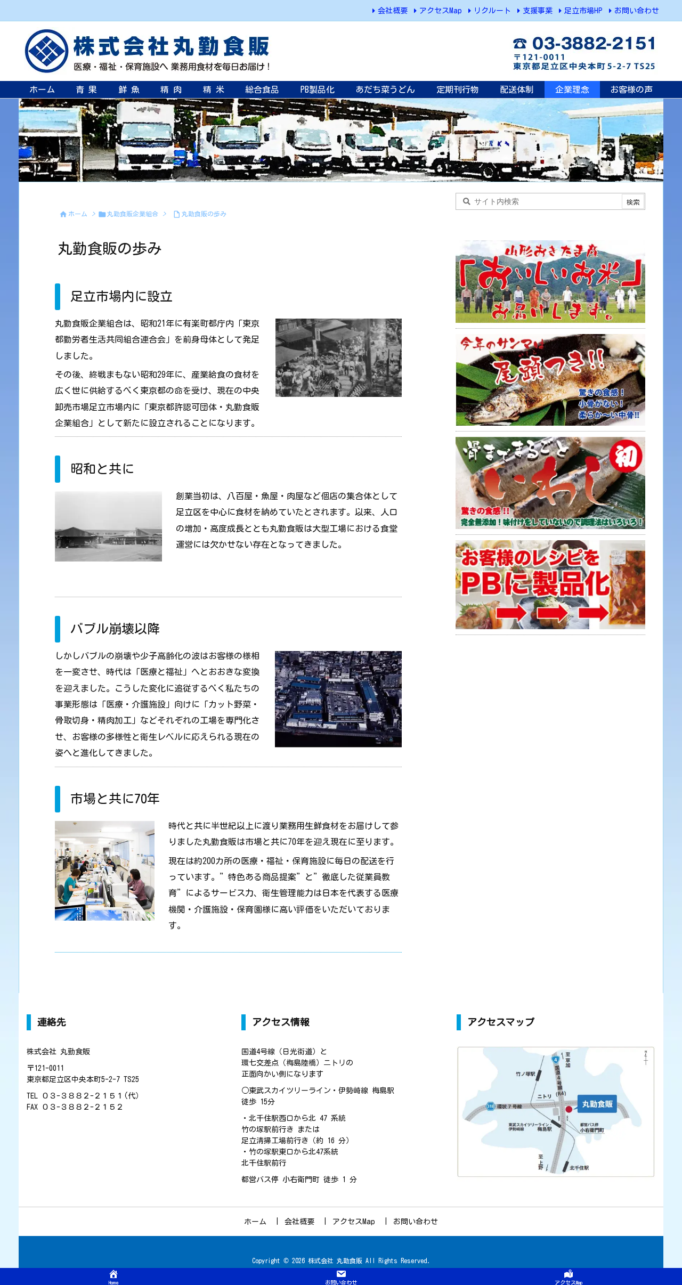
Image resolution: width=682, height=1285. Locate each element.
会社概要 (393, 10)
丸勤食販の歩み (204, 213)
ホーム (77, 213)
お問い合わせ (636, 10)
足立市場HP (583, 10)
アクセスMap (440, 10)
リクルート (492, 10)
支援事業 (538, 10)
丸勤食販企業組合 (132, 213)
